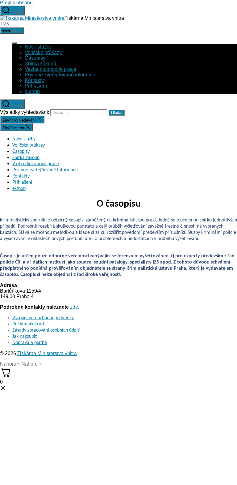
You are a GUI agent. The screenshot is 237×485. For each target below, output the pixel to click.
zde (74, 307)
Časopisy (35, 58)
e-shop (32, 91)
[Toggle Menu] (14, 43)
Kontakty (34, 80)
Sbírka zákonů (40, 63)
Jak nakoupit (24, 336)
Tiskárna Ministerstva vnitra (47, 353)
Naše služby (38, 46)
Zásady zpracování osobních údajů (46, 330)
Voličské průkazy (43, 52)
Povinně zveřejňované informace (61, 74)
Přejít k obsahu (16, 2)
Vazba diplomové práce (50, 69)
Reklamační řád (28, 324)
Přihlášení (36, 85)
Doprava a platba (29, 342)
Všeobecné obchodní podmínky (43, 317)
